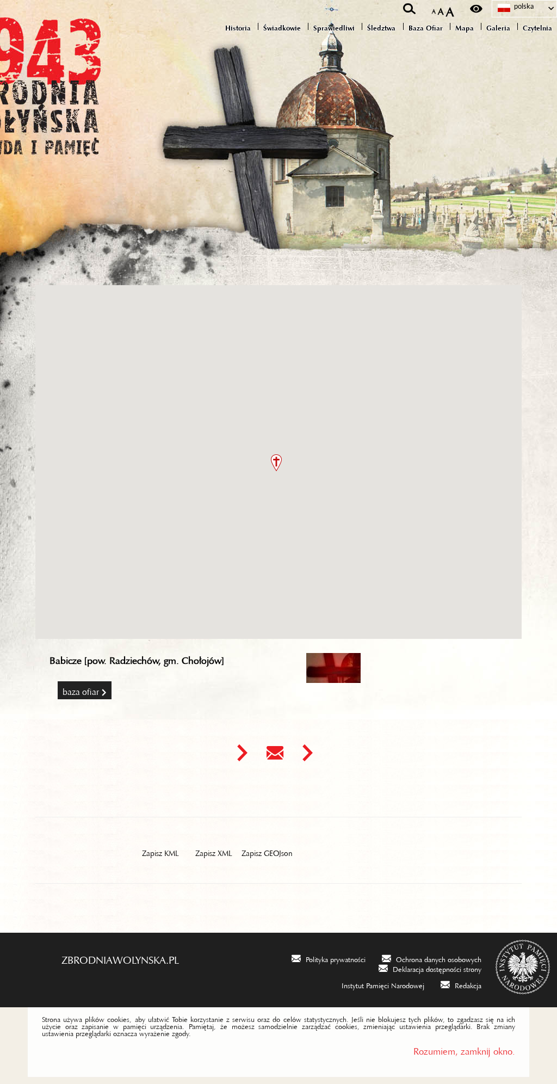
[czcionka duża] (450, 9)
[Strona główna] (60, 77)
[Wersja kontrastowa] (476, 9)
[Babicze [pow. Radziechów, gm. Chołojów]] (333, 678)
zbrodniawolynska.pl (120, 957)
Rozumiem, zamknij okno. (464, 1049)
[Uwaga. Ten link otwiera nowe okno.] (241, 752)
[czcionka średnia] (441, 9)
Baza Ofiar (81, 690)
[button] (276, 463)
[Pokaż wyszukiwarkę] (409, 9)
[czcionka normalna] (434, 9)
